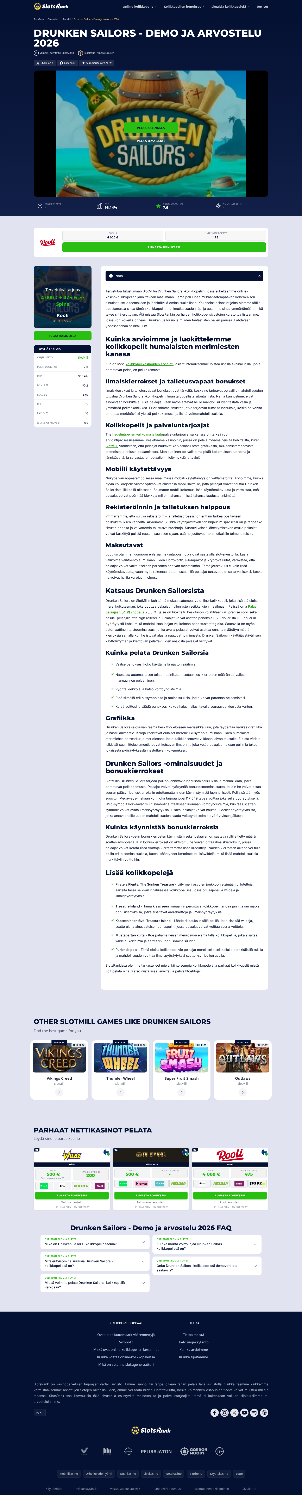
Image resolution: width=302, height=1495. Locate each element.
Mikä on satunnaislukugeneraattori (126, 1364)
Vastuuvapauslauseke (125, 1489)
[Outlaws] (243, 1070)
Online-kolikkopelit (138, 6)
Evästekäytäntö (86, 1489)
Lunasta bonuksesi (164, 247)
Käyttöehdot (54, 1489)
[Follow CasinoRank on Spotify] (254, 1413)
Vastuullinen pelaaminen (211, 1489)
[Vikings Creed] (59, 1070)
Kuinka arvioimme (194, 1349)
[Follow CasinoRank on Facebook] (214, 1413)
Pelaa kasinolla (151, 128)
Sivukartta (249, 1489)
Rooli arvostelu (230, 1202)
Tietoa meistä (193, 1334)
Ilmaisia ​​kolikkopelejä (229, 6)
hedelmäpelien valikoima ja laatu (137, 434)
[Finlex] (107, 1451)
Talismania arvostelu (151, 1202)
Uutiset (262, 6)
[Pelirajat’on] (156, 1451)
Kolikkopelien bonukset (182, 6)
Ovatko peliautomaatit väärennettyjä (126, 1334)
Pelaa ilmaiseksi (151, 141)
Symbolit (126, 1342)
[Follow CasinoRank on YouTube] (244, 1413)
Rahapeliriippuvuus (167, 1489)
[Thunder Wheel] (120, 1070)
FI (37, 1413)
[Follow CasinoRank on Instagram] (224, 1413)
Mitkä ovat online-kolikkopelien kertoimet (126, 1349)
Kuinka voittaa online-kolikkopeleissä (126, 1357)
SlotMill (83, 357)
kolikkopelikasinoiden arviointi (149, 364)
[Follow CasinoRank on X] (234, 1413)
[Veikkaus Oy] (84, 1451)
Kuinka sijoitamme (193, 1357)
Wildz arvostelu (72, 1202)
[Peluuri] (128, 1451)
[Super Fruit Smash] (181, 1070)
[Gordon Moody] (193, 1451)
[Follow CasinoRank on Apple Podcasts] (264, 1413)
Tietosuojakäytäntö (193, 1342)
